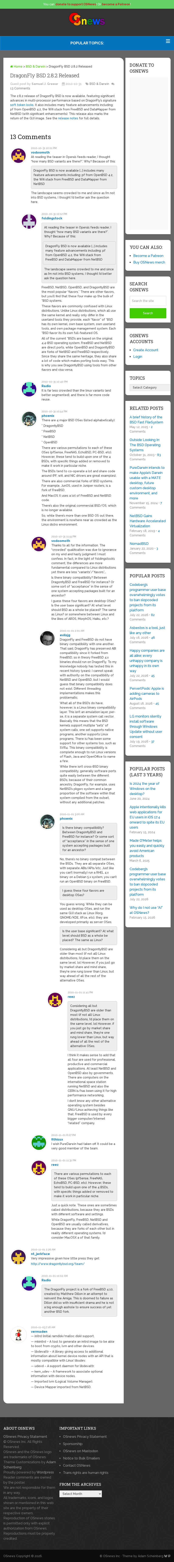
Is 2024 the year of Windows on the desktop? (145, 789)
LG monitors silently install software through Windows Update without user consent (146, 726)
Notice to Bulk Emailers (81, 1458)
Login (137, 357)
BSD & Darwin (35, 66)
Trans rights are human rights (85, 1473)
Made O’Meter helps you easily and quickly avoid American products (147, 848)
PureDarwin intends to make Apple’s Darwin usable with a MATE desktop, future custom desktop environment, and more (147, 483)
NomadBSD (139, 544)
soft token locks (22, 105)
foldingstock (52, 218)
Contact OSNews (76, 1465)
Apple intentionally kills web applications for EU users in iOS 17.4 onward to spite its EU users (148, 817)
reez (71, 997)
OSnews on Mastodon (80, 1451)
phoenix (48, 416)
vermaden (39, 1332)
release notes (68, 118)
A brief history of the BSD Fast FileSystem (146, 419)
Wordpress (45, 1472)
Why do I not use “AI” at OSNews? (146, 910)
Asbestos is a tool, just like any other (147, 630)
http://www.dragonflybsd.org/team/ (58, 1264)
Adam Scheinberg (150, 1556)
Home (17, 66)
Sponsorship (73, 1444)
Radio (46, 386)
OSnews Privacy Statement (25, 1437)
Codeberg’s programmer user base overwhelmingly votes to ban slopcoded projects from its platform (148, 597)
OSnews (9, 1556)
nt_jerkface (40, 1254)
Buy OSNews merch (149, 262)
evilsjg (65, 635)
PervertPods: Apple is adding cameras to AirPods (147, 694)
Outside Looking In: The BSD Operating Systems (145, 445)
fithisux (57, 1139)
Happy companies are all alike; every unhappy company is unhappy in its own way (147, 660)
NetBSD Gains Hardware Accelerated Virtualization (148, 521)
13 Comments (20, 88)
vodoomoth (40, 152)
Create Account (145, 350)
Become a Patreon (148, 256)
